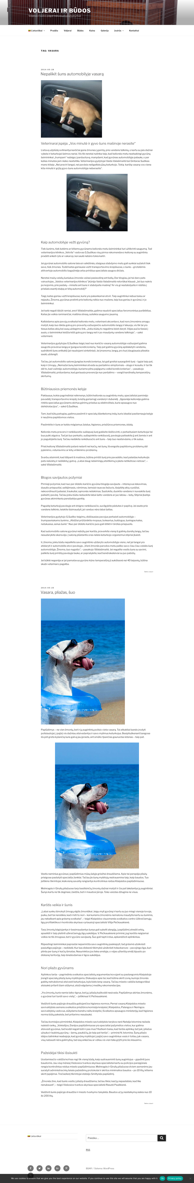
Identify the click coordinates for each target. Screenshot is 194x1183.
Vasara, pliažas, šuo (58, 592)
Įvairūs (117, 30)
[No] (190, 1178)
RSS (88, 1149)
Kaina (92, 30)
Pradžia (54, 30)
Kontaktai (134, 30)
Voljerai (68, 30)
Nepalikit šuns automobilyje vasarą (72, 74)
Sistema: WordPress (104, 1168)
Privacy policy (175, 1178)
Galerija (105, 30)
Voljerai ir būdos (59, 10)
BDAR (89, 1168)
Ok (162, 1178)
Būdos (80, 30)
